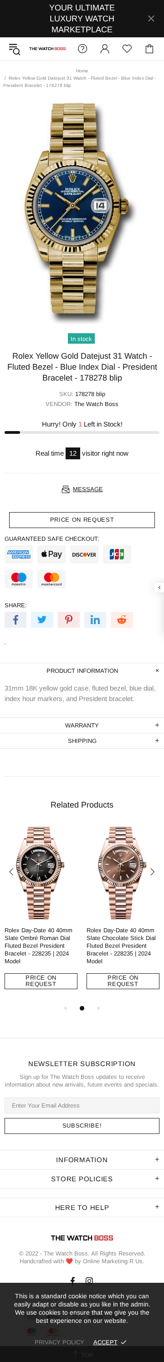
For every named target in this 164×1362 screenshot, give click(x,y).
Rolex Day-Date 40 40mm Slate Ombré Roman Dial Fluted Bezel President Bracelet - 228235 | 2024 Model (38, 946)
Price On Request (41, 980)
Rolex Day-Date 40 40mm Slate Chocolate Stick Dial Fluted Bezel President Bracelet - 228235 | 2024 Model (121, 946)
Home (82, 70)
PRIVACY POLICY (59, 1342)
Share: (16, 605)
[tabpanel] (41, 914)
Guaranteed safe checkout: (52, 538)
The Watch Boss (47, 49)
